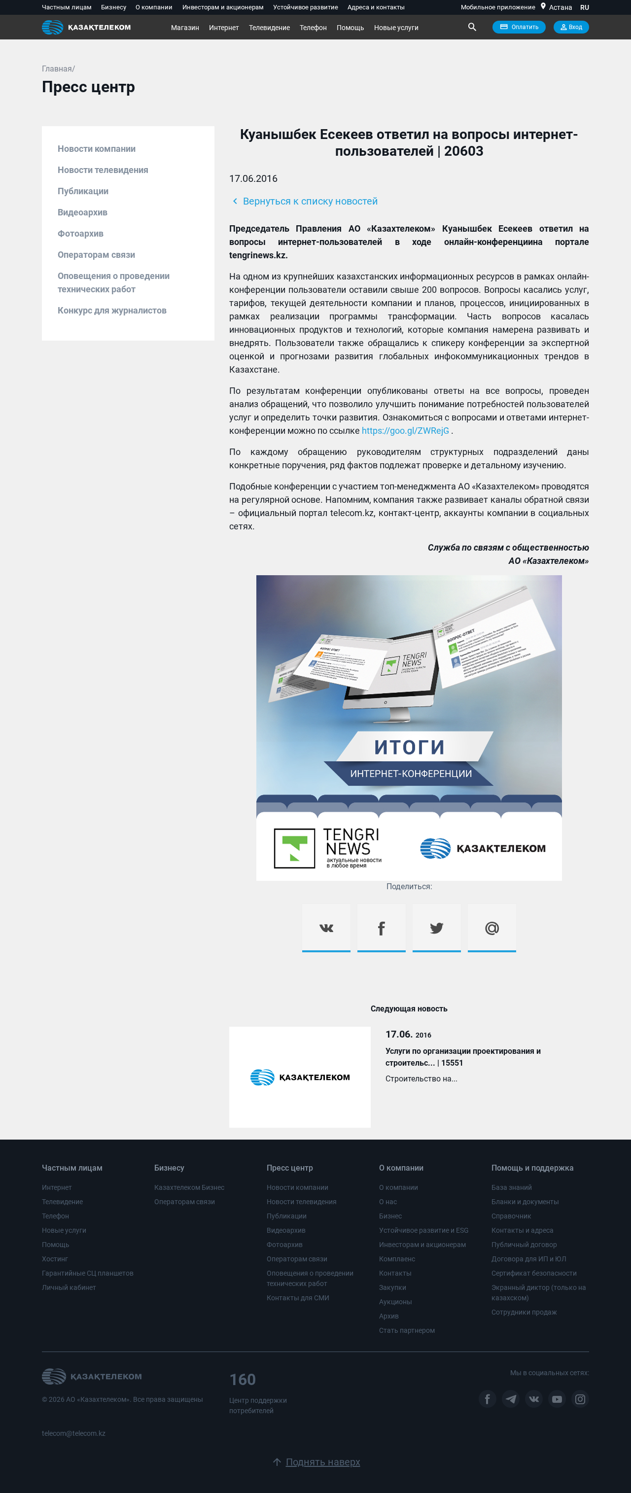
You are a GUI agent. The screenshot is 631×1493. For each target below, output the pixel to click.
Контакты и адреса (522, 1230)
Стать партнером (407, 1330)
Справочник (511, 1216)
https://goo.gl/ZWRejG (405, 430)
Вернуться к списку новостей (303, 201)
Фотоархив (81, 233)
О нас (388, 1202)
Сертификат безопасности (534, 1273)
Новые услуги (396, 28)
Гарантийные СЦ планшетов (88, 1273)
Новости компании (97, 148)
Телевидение (269, 28)
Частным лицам (67, 7)
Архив (389, 1316)
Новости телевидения (103, 170)
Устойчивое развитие (305, 7)
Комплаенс (397, 1259)
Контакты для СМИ (298, 1298)
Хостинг (55, 1259)
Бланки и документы (525, 1202)
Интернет (224, 28)
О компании (154, 7)
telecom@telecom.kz (73, 1433)
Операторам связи (96, 254)
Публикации (83, 191)
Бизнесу (113, 7)
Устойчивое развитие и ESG (424, 1230)
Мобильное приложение (498, 7)
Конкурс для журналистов (112, 310)
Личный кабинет (69, 1287)
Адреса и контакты (376, 7)
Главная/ (58, 68)
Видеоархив (82, 212)
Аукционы (395, 1302)
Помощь (350, 28)
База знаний (511, 1187)
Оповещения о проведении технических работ (114, 282)
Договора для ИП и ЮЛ (528, 1259)
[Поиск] (472, 27)
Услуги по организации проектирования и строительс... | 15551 (463, 1057)
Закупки (392, 1287)
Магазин (185, 28)
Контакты (395, 1273)
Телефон (313, 28)
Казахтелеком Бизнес (189, 1187)
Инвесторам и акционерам (223, 7)
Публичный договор (524, 1245)
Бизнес (390, 1216)
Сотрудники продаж (524, 1312)
